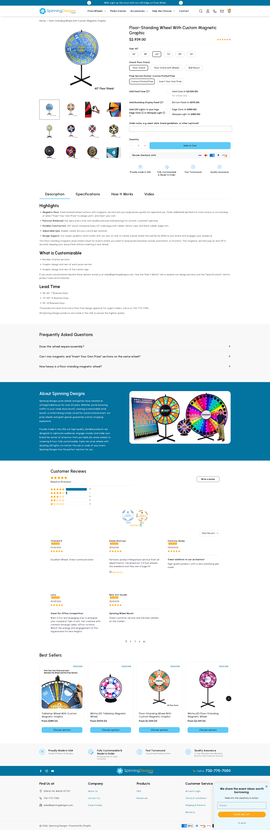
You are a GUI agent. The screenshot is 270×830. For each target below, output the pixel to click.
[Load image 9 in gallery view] (49, 153)
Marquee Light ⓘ (156, 112)
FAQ (139, 791)
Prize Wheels (95, 11)
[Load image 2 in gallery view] (71, 110)
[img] (76, 551)
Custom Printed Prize (142, 81)
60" (157, 54)
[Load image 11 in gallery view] (92, 153)
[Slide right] (228, 698)
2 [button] (130, 641)
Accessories (137, 11)
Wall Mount (194, 67)
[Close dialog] (266, 786)
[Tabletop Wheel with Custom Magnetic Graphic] (62, 688)
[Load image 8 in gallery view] (114, 131)
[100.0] (128, 515)
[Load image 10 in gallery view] (71, 153)
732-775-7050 (51, 798)
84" (180, 54)
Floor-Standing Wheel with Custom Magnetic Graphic (155, 715)
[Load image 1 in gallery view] (49, 110)
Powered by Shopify (80, 826)
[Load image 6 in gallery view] (71, 131)
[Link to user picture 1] (116, 577)
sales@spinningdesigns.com (58, 805)
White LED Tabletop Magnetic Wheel (108, 715)
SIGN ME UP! (242, 814)
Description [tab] (54, 194)
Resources (142, 798)
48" (145, 54)
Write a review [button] (208, 479)
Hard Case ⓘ (141, 91)
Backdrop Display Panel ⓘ (148, 102)
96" (191, 54)
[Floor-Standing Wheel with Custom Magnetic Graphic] (159, 688)
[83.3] (142, 515)
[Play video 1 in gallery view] (114, 153)
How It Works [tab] (122, 194)
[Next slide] (181, 3)
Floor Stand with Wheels (166, 67)
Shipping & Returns (195, 805)
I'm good (242, 823)
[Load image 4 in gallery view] (114, 110)
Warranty (190, 812)
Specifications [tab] (88, 194)
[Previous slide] (89, 3)
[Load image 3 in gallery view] (92, 110)
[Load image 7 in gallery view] (92, 131)
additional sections (183, 212)
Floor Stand (139, 67)
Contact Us (94, 798)
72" (168, 54)
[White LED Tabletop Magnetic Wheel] (110, 688)
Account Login (192, 791)
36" (134, 54)
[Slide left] (41, 698)
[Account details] (208, 11)
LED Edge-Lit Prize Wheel (152, 2)
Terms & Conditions (195, 798)
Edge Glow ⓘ (136, 112)
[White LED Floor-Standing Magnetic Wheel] (208, 688)
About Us (93, 791)
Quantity (134, 139)
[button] (97, 11)
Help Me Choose (161, 11)
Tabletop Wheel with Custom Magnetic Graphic (59, 715)
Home (42, 20)
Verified (134, 525)
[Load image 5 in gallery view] (49, 131)
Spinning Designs (58, 826)
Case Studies (95, 805)
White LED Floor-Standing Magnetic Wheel (203, 715)
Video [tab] (149, 194)
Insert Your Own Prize (170, 81)
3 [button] (135, 641)
